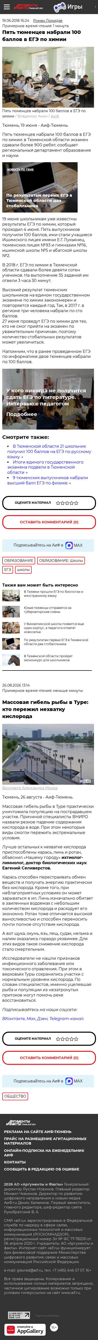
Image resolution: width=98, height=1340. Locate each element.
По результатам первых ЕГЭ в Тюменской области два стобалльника (56, 642)
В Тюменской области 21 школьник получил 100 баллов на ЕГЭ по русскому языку (49, 451)
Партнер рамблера (47, 1315)
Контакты (15, 1162)
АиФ (55, 116)
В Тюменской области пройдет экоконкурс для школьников (48, 658)
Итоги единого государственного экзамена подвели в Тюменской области (45, 467)
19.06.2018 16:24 (15, 20)
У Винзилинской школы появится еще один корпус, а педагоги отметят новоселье (54, 628)
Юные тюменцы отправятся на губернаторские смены (47, 610)
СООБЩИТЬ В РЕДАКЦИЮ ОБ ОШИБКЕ (41, 1169)
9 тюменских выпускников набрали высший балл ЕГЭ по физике (47, 480)
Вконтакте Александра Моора (30, 788)
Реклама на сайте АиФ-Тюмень (37, 1131)
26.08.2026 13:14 (16, 685)
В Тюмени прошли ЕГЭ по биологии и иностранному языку (53, 594)
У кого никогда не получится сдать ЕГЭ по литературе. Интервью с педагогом (46, 397)
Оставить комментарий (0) (49, 522)
